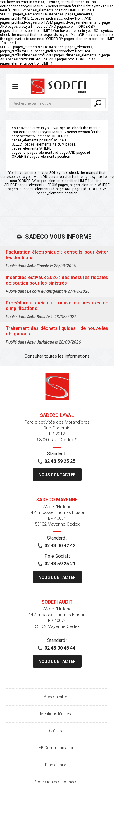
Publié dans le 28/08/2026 (41, 266)
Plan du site (55, 765)
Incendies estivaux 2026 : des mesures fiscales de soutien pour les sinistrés (57, 280)
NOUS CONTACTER (57, 474)
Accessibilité (55, 697)
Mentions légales (55, 713)
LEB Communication (56, 747)
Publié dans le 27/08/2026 (48, 291)
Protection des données (55, 782)
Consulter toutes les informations (57, 356)
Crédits (55, 730)
